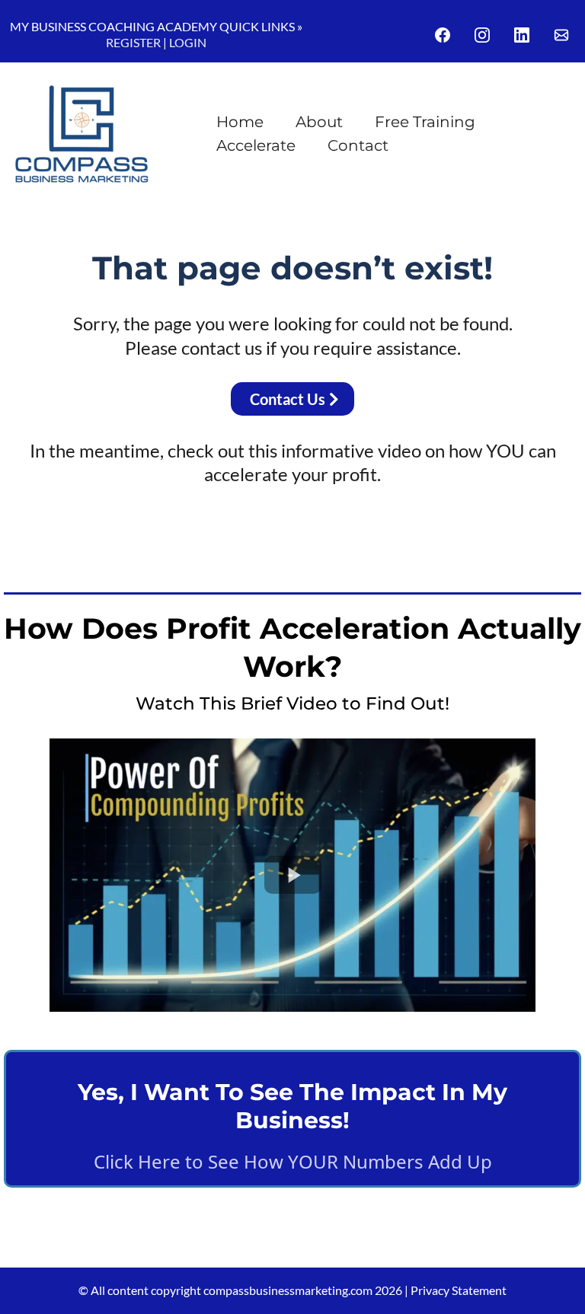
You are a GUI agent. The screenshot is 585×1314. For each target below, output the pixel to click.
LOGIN (187, 42)
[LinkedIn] (522, 35)
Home (240, 122)
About (319, 122)
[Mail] (561, 35)
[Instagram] (482, 35)
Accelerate (256, 145)
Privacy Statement (459, 1290)
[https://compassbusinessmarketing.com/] (82, 134)
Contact (358, 145)
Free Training (425, 122)
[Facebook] (442, 35)
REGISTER (133, 42)
